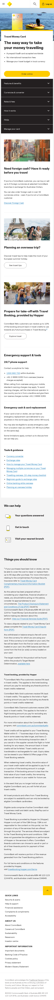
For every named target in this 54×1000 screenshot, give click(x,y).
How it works (10, 110)
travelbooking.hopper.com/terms (22, 869)
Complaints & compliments (17, 911)
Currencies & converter (14, 92)
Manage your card (12, 129)
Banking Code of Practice (16, 954)
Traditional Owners (36, 980)
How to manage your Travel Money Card (24, 464)
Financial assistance (14, 907)
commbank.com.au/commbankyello (32, 725)
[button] (2, 4)
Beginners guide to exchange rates (22, 479)
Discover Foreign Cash (14, 203)
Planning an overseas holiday (19, 487)
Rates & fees (9, 101)
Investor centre (11, 941)
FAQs (6, 120)
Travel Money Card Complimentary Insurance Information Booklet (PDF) (24, 583)
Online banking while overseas (20, 483)
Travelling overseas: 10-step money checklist (26, 475)
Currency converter (15, 456)
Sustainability (11, 933)
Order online (27, 74)
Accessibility (10, 915)
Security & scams (12, 899)
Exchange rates (13, 460)
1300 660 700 (13, 373)
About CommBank (13, 925)
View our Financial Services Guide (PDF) (30, 618)
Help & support (11, 903)
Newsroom (10, 937)
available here (24, 663)
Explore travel (15, 336)
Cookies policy (11, 958)
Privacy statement (13, 962)
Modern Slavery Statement (17, 966)
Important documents (14, 950)
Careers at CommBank (15, 929)
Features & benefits (12, 83)
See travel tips (15, 265)
